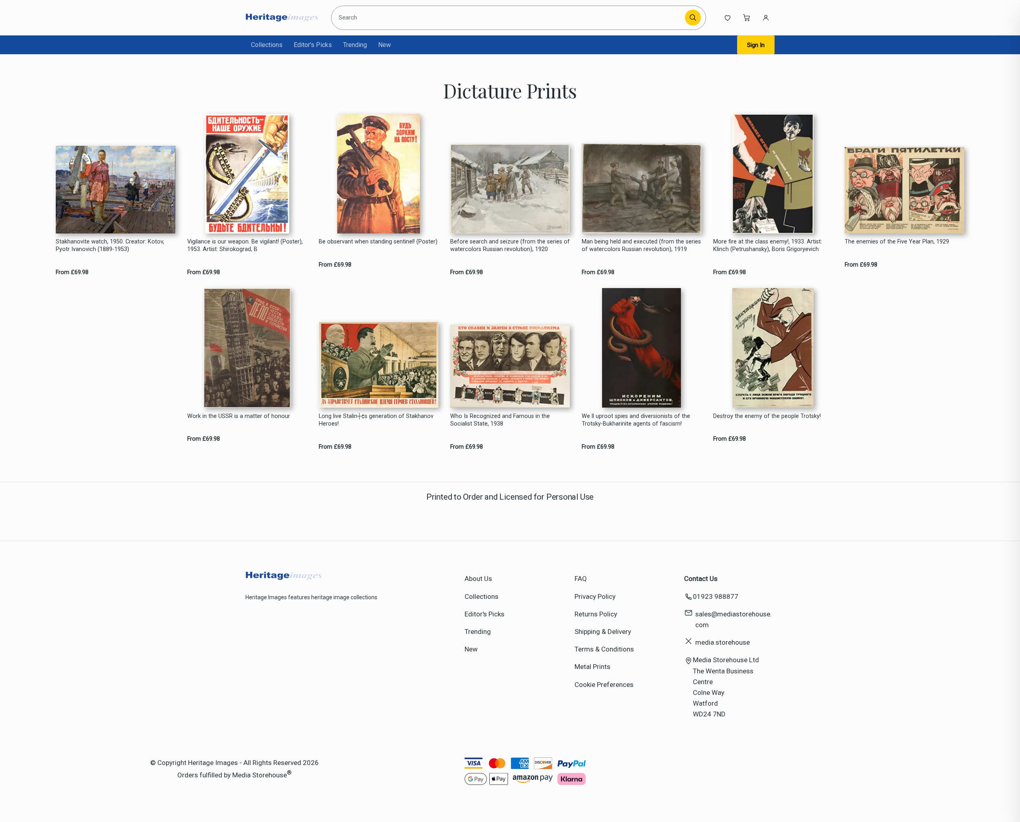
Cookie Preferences (604, 685)
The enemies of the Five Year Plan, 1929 (897, 241)
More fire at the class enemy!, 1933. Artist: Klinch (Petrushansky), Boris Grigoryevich (767, 245)
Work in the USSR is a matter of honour (238, 416)
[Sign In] (766, 17)
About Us (478, 579)
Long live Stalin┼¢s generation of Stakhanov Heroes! (376, 420)
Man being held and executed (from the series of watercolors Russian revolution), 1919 (641, 245)
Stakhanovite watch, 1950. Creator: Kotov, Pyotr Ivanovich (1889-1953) (110, 245)
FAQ (581, 579)
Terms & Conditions (604, 649)
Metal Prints (592, 667)
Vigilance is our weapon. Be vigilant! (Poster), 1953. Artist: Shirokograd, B (245, 245)
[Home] (281, 17)
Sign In (756, 45)
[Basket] (746, 17)
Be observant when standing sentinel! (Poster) (378, 241)
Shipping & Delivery (603, 632)
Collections (266, 45)
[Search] (693, 18)
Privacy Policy (595, 596)
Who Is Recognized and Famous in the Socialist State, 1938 (500, 420)
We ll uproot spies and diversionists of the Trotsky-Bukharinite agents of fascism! (636, 420)
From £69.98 (72, 272)
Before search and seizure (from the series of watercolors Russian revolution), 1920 (510, 245)
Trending (355, 45)
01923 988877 (715, 596)
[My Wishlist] (727, 17)
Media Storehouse (259, 775)
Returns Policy (596, 614)
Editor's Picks (313, 45)
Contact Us (701, 579)
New (384, 45)
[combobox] (509, 17)
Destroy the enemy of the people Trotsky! (767, 416)
